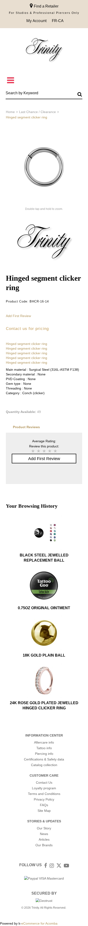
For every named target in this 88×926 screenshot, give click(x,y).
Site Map (44, 811)
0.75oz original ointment (44, 608)
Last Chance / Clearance (37, 112)
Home (10, 112)
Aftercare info (44, 742)
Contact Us (44, 782)
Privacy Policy (44, 799)
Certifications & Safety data (44, 759)
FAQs (44, 805)
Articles (44, 839)
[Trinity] (44, 50)
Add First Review (18, 316)
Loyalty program (44, 788)
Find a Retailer (45, 6)
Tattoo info (44, 748)
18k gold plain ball (44, 655)
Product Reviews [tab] (26, 427)
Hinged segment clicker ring (26, 344)
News (44, 834)
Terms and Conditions (44, 794)
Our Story (44, 828)
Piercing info (44, 754)
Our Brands (44, 845)
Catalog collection (44, 765)
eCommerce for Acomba (39, 923)
